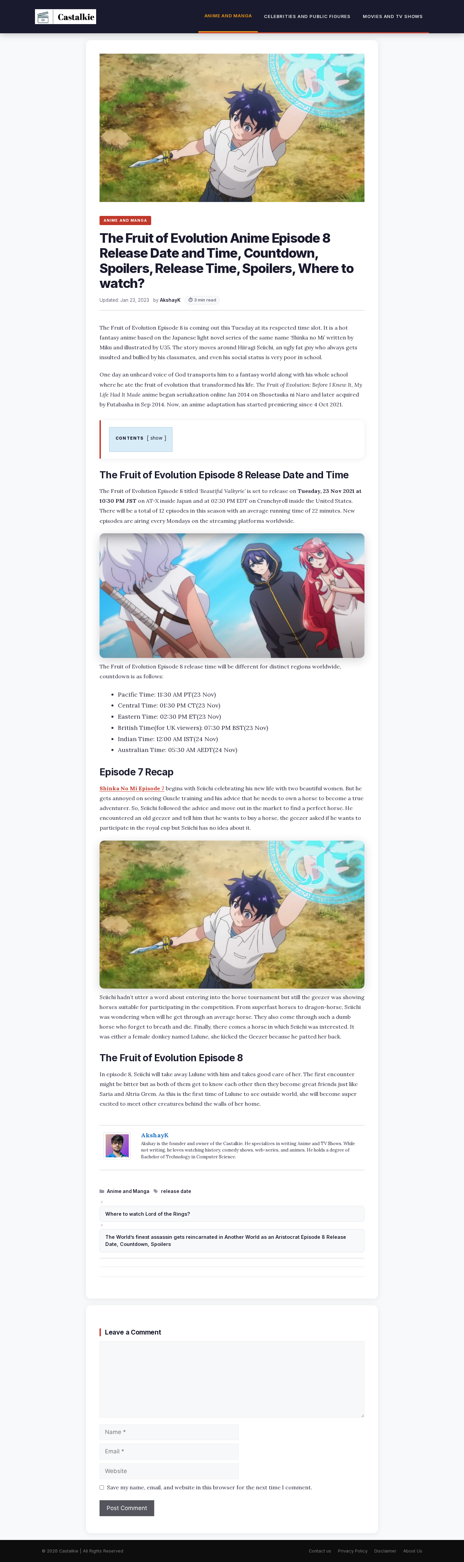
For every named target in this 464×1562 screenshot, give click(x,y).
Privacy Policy (353, 1551)
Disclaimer (385, 1551)
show (156, 438)
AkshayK (154, 1135)
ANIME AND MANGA (125, 220)
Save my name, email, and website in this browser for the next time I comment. (209, 1487)
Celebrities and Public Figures (307, 16)
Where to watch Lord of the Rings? (147, 1214)
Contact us (320, 1551)
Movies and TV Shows (393, 16)
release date (176, 1191)
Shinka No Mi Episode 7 (132, 788)
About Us (412, 1551)
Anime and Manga (228, 15)
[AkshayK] (117, 1157)
